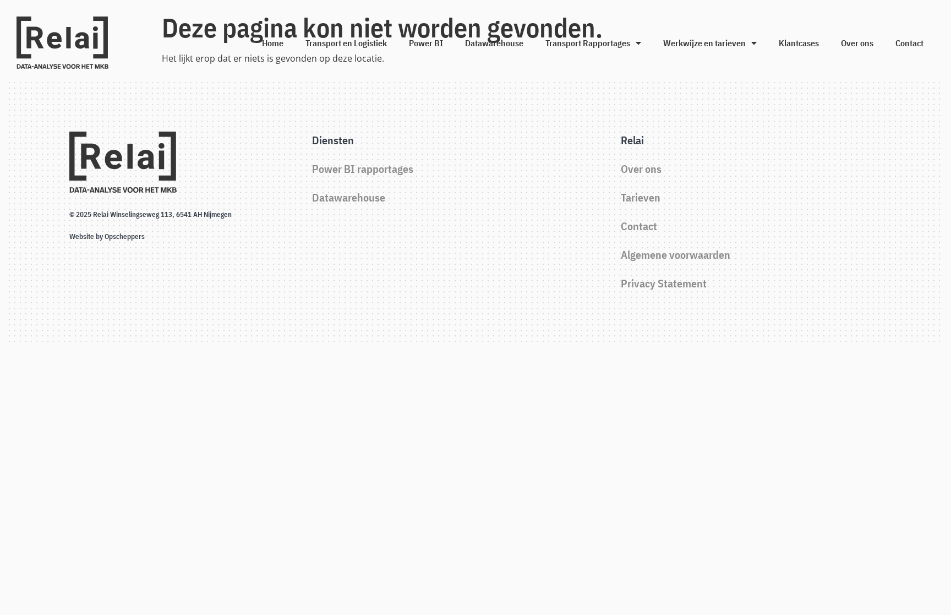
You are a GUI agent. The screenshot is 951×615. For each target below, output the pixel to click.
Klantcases (799, 42)
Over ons (857, 42)
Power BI (426, 42)
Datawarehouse (494, 42)
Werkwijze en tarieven (704, 42)
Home (272, 42)
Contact (909, 42)
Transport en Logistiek (346, 42)
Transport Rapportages (587, 42)
